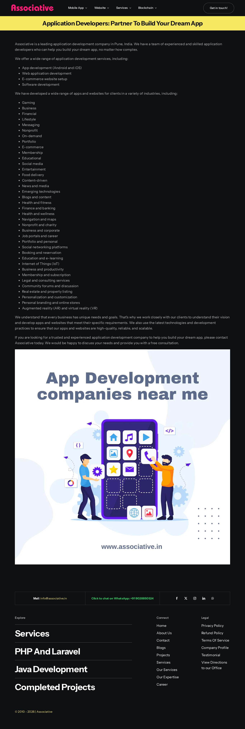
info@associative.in (53, 598)
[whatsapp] (212, 598)
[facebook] (177, 598)
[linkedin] (204, 598)
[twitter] (186, 598)
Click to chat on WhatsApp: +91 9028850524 (122, 598)
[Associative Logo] (32, 6)
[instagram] (195, 598)
